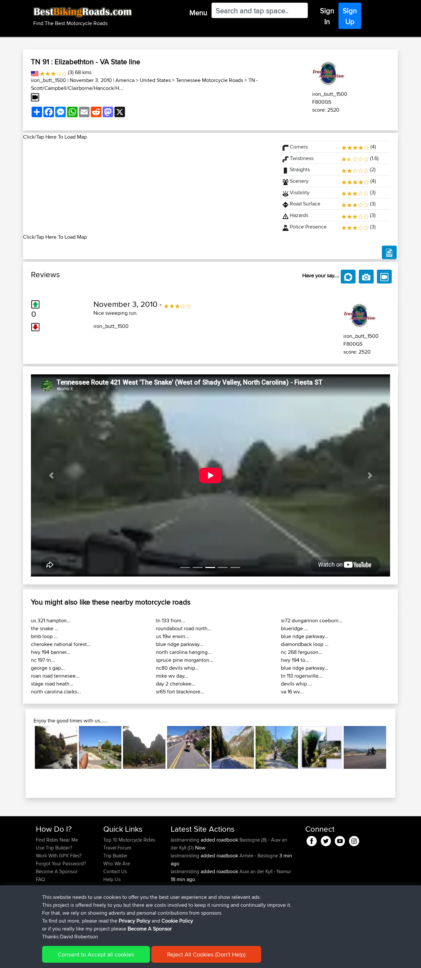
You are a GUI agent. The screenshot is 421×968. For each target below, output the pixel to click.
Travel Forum (117, 847)
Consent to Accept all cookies (96, 954)
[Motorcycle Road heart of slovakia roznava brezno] (232, 747)
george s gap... (48, 668)
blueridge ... (294, 628)
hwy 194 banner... (50, 652)
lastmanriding (186, 839)
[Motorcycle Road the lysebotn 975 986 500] (321, 747)
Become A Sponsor (57, 871)
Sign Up (350, 16)
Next (396, 747)
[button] (51, 475)
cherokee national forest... (61, 644)
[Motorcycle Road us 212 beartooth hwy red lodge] (188, 747)
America (125, 80)
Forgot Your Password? (61, 863)
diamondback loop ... (305, 644)
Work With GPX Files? (59, 855)
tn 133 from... (170, 620)
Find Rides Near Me (57, 839)
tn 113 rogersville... (301, 676)
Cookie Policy (177, 921)
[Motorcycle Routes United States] (34, 72)
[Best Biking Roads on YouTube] (340, 840)
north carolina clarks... (56, 691)
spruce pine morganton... (184, 660)
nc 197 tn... (43, 660)
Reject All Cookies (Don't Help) (206, 954)
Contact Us (115, 871)
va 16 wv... (292, 691)
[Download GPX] (389, 252)
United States (155, 80)
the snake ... (45, 628)
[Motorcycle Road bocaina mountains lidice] (56, 747)
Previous (25, 747)
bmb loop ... (44, 636)
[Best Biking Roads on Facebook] (311, 840)
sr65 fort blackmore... (180, 691)
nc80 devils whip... (177, 668)
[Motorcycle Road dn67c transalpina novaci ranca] (365, 747)
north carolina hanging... (183, 652)
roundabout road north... (183, 628)
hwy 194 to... (295, 660)
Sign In (327, 16)
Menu (198, 12)
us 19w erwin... (172, 636)
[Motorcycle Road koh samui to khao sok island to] (144, 747)
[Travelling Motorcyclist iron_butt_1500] (328, 72)
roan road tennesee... (55, 676)
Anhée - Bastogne (258, 855)
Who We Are (116, 863)
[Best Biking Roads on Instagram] (354, 840)
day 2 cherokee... (175, 683)
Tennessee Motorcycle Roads (209, 80)
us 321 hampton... (51, 620)
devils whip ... (296, 683)
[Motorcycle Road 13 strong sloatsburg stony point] (100, 747)
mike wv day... (172, 676)
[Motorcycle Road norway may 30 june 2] (277, 747)
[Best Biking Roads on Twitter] (325, 840)
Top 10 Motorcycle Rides (129, 839)
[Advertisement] (148, 187)
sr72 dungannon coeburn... (311, 620)
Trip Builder (115, 855)
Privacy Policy (134, 921)
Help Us (112, 879)
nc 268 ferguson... (301, 652)
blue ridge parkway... (179, 644)
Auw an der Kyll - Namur (265, 871)
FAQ (40, 879)
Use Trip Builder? (54, 847)
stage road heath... (52, 683)
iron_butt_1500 (48, 80)
